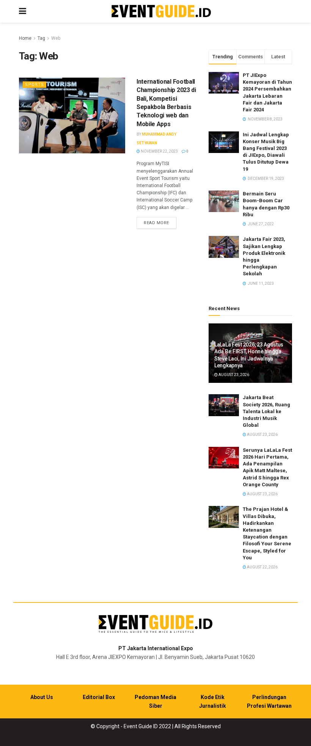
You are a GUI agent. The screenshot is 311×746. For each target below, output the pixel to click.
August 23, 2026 (233, 375)
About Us (41, 697)
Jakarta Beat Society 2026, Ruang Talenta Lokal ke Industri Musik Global (266, 411)
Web (55, 38)
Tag (41, 38)
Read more (160, 222)
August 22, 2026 (262, 567)
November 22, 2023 (159, 151)
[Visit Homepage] (161, 11)
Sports (34, 84)
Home (25, 38)
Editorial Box (99, 697)
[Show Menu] (22, 11)
